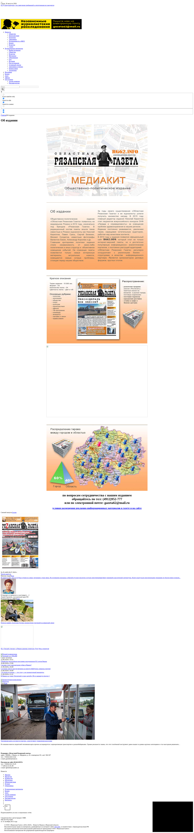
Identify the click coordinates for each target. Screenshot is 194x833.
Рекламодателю (14, 83)
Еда (10, 59)
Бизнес (11, 43)
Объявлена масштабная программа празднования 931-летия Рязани (24, 661)
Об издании (9, 79)
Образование (13, 57)
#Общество (9, 778)
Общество (12, 34)
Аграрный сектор (15, 65)
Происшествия (14, 36)
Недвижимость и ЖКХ (17, 41)
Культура (12, 45)
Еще (12, 576)
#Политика (9, 780)
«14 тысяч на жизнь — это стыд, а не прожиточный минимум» (22, 672)
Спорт (11, 47)
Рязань (3, 11)
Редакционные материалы (14, 48)
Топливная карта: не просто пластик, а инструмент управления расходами (26, 741)
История (12, 61)
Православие (13, 68)
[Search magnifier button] (3, 89)
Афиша (7, 78)
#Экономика (9, 786)
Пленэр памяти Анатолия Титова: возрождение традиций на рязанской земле (27, 623)
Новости (8, 32)
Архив (14, 512)
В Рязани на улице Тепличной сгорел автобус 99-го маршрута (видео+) (25, 676)
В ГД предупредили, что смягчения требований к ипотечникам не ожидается (27, 5)
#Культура (8, 776)
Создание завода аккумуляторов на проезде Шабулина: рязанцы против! (26, 669)
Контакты (8, 800)
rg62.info (57, 827)
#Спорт (7, 784)
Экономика (13, 39)
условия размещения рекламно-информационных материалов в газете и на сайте (97, 508)
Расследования (14, 63)
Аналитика (13, 70)
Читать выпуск (6, 574)
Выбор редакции (15, 50)
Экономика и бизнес (16, 67)
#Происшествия (10, 782)
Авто (6, 76)
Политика (12, 37)
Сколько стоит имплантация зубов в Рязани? (16, 665)
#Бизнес (7, 775)
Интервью (8, 72)
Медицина (12, 56)
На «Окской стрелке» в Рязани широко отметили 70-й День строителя (25, 649)
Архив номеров (14, 81)
